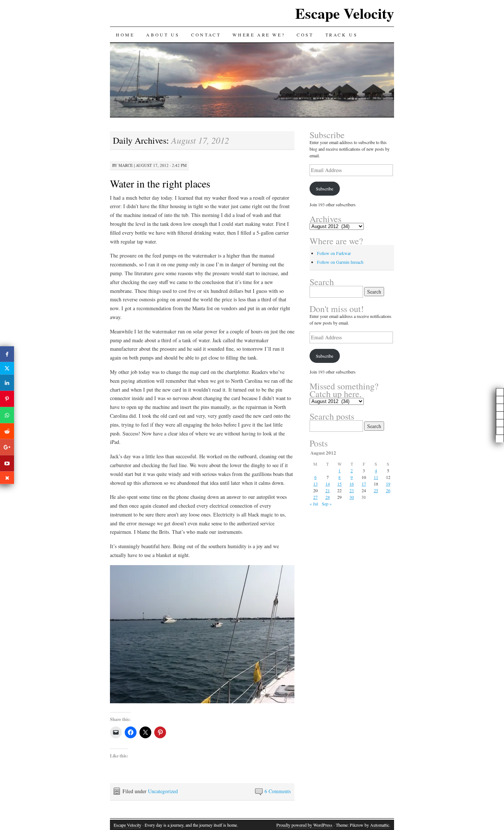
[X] (7, 368)
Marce (125, 165)
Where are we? (258, 35)
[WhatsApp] (7, 415)
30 (351, 497)
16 (351, 484)
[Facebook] (7, 354)
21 (327, 490)
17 (364, 484)
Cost (305, 35)
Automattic (379, 825)
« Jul (314, 504)
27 (315, 497)
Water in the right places (160, 183)
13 (315, 484)
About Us (162, 35)
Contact (206, 35)
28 (327, 497)
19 (388, 484)
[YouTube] (7, 463)
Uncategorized (163, 791)
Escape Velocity (344, 13)
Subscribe (324, 189)
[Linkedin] (7, 383)
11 (376, 477)
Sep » (327, 504)
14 (327, 484)
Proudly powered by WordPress (304, 825)
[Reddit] (7, 431)
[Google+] (7, 447)
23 (351, 490)
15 (339, 484)
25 (376, 490)
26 (388, 490)
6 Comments (278, 791)
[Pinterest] (7, 399)
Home (125, 35)
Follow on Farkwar (334, 253)
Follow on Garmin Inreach (340, 262)
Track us (341, 35)
